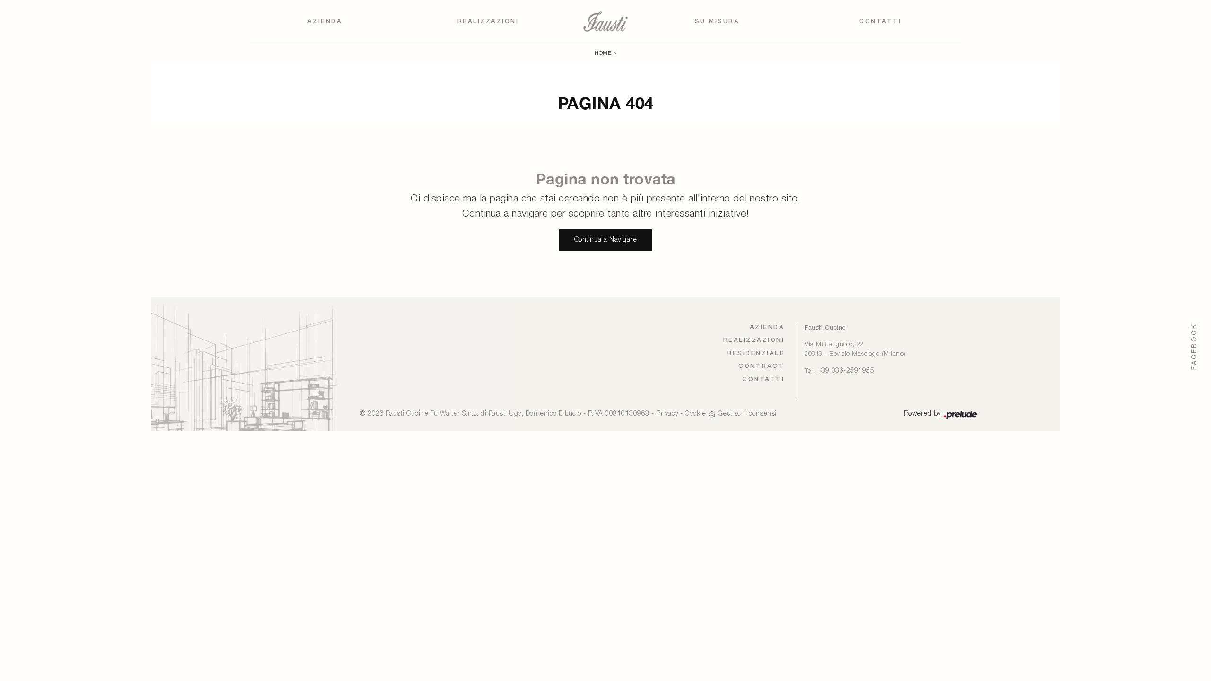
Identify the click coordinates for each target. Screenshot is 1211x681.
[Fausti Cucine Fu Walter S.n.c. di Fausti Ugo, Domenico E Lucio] (605, 21)
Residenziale (755, 353)
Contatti (880, 21)
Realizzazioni (488, 21)
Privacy (667, 414)
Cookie (695, 414)
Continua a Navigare (605, 240)
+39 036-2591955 (846, 371)
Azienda (324, 21)
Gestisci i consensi (747, 414)
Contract (761, 366)
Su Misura (717, 21)
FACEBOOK (1194, 346)
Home (603, 53)
